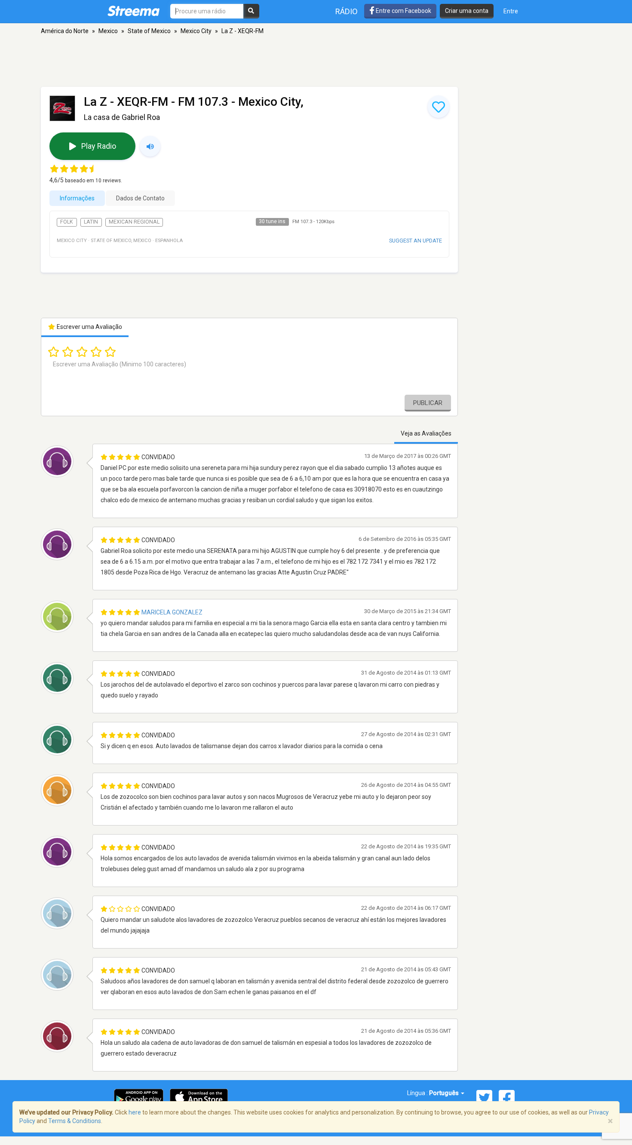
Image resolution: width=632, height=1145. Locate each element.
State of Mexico (149, 31)
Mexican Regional (134, 222)
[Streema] (133, 11)
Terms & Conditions (74, 1120)
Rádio (346, 11)
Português (444, 1093)
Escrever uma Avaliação (88, 326)
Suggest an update (415, 240)
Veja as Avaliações (426, 433)
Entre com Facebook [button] (402, 10)
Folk (66, 222)
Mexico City (196, 31)
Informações (77, 198)
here (135, 1112)
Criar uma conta (466, 10)
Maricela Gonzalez (171, 612)
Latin (91, 222)
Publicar (427, 403)
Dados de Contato (140, 198)
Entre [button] (510, 11)
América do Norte (65, 31)
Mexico (108, 31)
